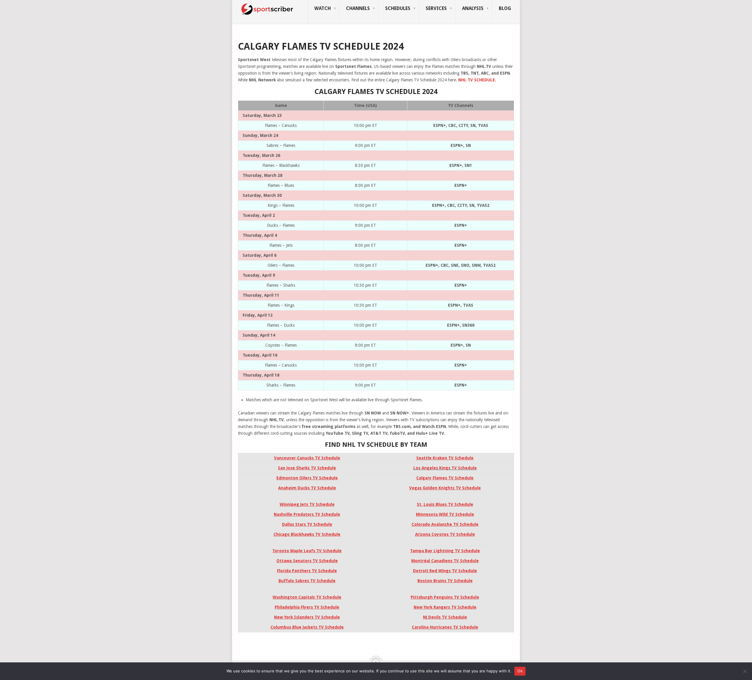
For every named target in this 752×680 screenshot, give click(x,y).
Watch (322, 8)
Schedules (397, 8)
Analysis (473, 8)
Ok (520, 671)
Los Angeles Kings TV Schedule (445, 468)
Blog (505, 8)
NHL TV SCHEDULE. (477, 80)
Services (436, 8)
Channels (358, 8)
